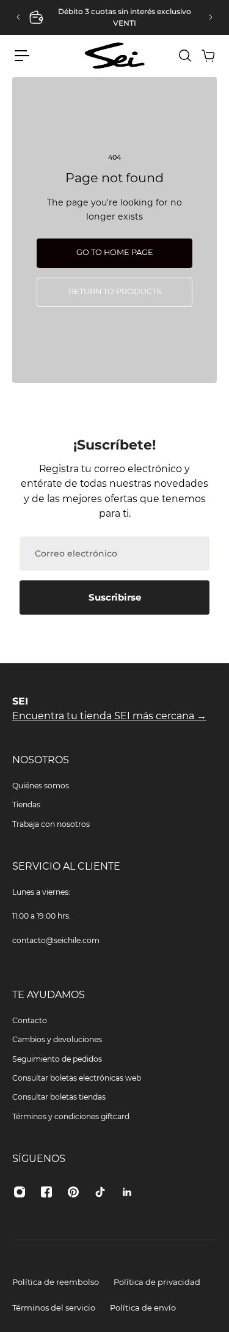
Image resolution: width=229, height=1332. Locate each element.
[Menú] (22, 55)
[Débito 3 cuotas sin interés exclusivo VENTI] (114, 17)
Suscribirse (115, 597)
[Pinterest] (73, 1191)
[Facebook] (46, 1191)
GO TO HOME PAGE (114, 252)
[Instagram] (19, 1191)
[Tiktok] (100, 1191)
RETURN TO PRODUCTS (114, 291)
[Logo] (114, 55)
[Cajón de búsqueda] (184, 55)
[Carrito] (207, 55)
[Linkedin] (127, 1191)
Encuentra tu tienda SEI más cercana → (109, 716)
